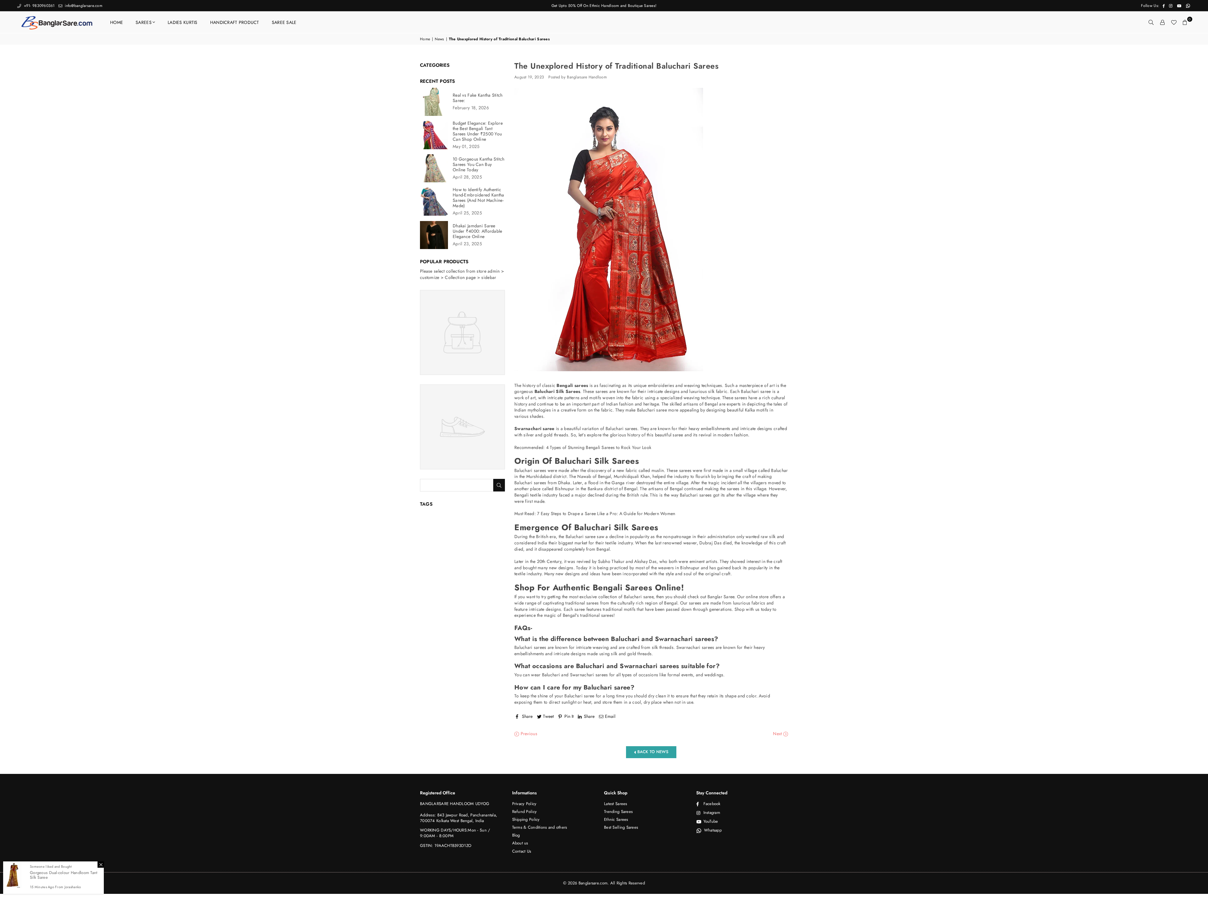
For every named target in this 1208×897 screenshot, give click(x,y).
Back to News (652, 752)
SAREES (144, 22)
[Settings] (1162, 22)
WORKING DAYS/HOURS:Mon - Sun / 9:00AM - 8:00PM (455, 833)
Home (425, 39)
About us (520, 843)
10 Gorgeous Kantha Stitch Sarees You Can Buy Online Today (478, 164)
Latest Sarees (615, 804)
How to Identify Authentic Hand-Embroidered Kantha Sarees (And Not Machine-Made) (478, 197)
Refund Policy (524, 812)
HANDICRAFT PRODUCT (234, 22)
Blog (516, 835)
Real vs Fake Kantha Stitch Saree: (477, 98)
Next (778, 734)
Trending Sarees (618, 812)
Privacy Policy (524, 804)
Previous (528, 734)
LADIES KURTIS (183, 22)
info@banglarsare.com (83, 6)
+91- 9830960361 (38, 6)
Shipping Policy (526, 819)
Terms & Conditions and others (539, 827)
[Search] (1151, 22)
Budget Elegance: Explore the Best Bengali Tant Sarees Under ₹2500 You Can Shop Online (478, 131)
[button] (1185, 22)
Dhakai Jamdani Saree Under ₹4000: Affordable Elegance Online (477, 231)
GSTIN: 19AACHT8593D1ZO (445, 846)
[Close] (101, 864)
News (439, 39)
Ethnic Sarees (616, 819)
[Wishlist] (1173, 22)
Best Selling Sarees (621, 827)
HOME (116, 22)
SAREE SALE (284, 22)
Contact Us (521, 851)
